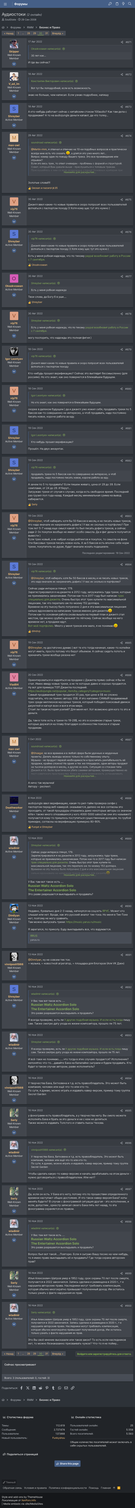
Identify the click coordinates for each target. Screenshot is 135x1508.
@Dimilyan (34, 959)
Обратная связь (12, 1487)
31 (46, 33)
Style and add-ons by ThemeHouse (22, 1496)
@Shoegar (37, 753)
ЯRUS (33, 935)
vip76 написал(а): (41, 238)
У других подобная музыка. (81, 1019)
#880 (128, 388)
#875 (128, 199)
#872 (128, 74)
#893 (128, 1035)
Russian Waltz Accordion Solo (50, 886)
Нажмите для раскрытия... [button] (80, 172)
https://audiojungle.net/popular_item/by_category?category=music (69, 691)
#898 (128, 1221)
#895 (128, 1110)
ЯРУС (105, 911)
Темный (10, 1482)
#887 (128, 739)
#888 (128, 798)
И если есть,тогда (111, 1019)
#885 (128, 642)
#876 (128, 231)
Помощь (94, 1487)
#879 (128, 349)
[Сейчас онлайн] (14, 912)
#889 (128, 838)
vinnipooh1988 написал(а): (46, 1149)
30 (40, 33)
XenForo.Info (28, 1500)
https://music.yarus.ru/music (83, 922)
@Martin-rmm (39, 149)
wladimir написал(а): (43, 993)
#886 (128, 675)
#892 (128, 987)
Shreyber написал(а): (43, 283)
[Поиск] (129, 4)
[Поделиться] (122, 42)
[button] (5, 4)
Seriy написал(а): (41, 1312)
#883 (128, 515)
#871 (128, 42)
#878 (128, 313)
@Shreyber (35, 521)
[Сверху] (114, 1488)
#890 (128, 906)
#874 (128, 135)
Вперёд (56, 33)
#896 (128, 1142)
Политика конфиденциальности (68, 1487)
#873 (128, 106)
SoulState (10, 19)
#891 (128, 954)
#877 (128, 276)
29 (34, 33)
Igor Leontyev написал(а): (46, 395)
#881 (128, 428)
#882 (128, 460)
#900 (128, 1305)
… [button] (23, 33)
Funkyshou (58, 1437)
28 (28, 33)
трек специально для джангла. (49, 862)
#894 (128, 1078)
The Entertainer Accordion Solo (52, 890)
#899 (128, 1273)
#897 (128, 1189)
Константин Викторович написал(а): (52, 81)
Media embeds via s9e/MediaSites (23, 1503)
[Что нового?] (123, 4)
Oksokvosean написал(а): (46, 48)
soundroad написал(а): (44, 142)
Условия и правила (35, 1487)
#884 (128, 564)
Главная (106, 1487)
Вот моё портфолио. (41, 625)
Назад (10, 33)
